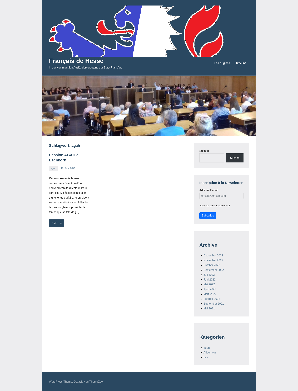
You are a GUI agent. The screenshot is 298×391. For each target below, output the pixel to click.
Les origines (222, 63)
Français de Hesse (76, 60)
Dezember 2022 (213, 255)
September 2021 (213, 303)
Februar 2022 (211, 298)
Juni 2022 (209, 279)
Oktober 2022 (211, 265)
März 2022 (209, 294)
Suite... (55, 223)
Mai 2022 (209, 284)
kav (205, 357)
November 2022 (213, 260)
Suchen (204, 150)
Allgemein (209, 352)
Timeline (241, 63)
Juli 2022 (209, 274)
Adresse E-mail (208, 190)
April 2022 (209, 289)
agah (53, 168)
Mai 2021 (209, 308)
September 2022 (213, 269)
